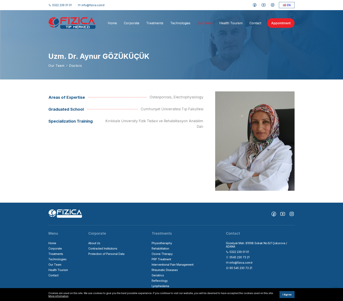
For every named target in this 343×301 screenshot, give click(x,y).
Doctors (75, 66)
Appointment (281, 23)
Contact (255, 23)
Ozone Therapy (162, 254)
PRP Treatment (161, 259)
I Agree (287, 294)
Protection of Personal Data (106, 254)
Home (112, 23)
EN (289, 5)
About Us (94, 243)
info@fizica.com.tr (93, 5)
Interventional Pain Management (173, 264)
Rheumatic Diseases (165, 270)
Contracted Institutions (102, 248)
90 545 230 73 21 (240, 268)
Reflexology (160, 280)
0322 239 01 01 (62, 5)
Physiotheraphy (162, 243)
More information (58, 296)
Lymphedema (160, 286)
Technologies (180, 23)
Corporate (131, 23)
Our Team (204, 23)
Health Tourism (231, 23)
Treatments (154, 23)
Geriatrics (158, 275)
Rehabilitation (160, 248)
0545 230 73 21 (239, 257)
